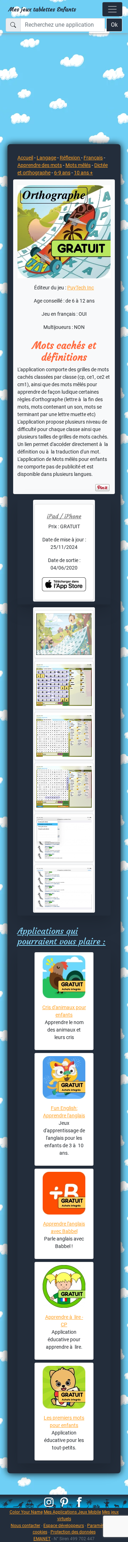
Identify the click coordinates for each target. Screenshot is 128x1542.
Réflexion (70, 158)
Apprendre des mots (39, 165)
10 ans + (83, 172)
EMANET (41, 1538)
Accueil (25, 158)
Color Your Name (26, 1512)
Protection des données (73, 1532)
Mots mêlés (78, 165)
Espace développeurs (63, 1525)
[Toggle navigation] (112, 9)
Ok (114, 24)
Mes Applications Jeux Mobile (72, 1512)
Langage (46, 158)
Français (93, 158)
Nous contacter (25, 1525)
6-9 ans (62, 172)
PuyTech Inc (80, 287)
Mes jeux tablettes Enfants (42, 9)
